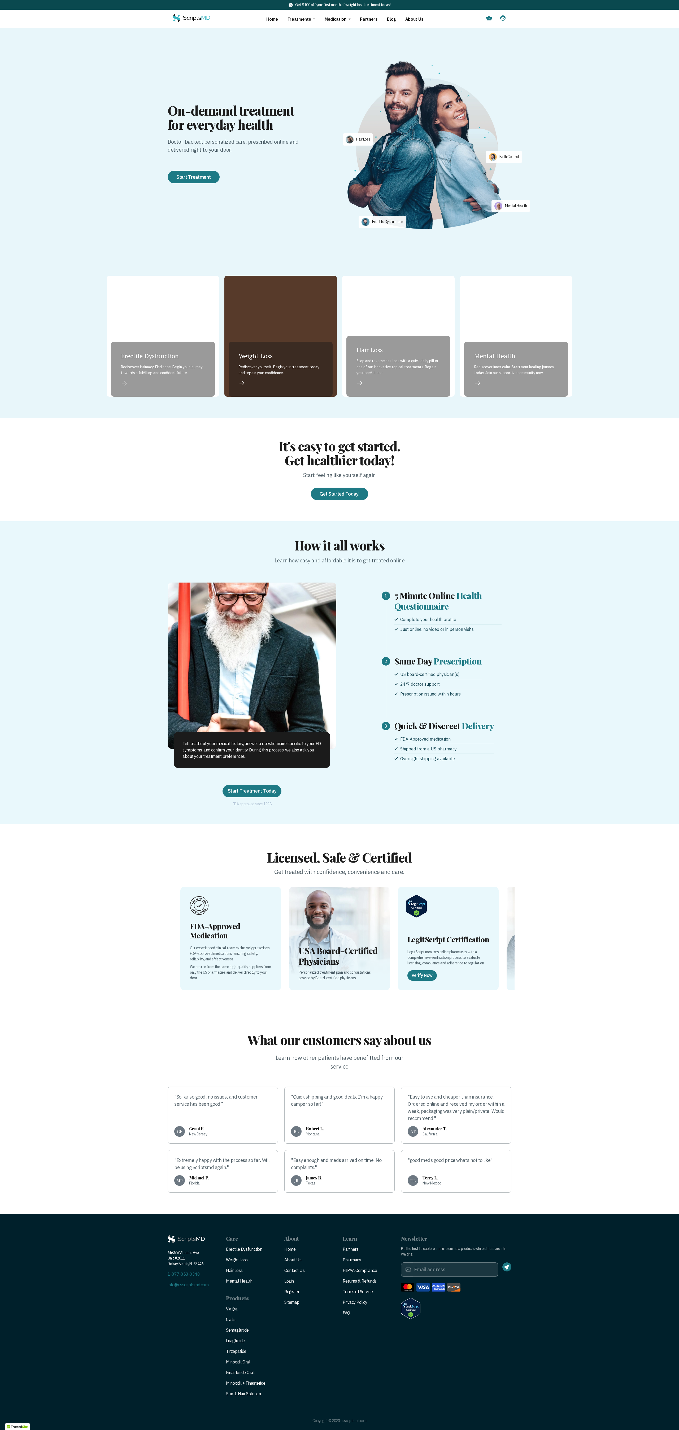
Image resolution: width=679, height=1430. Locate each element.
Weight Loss (237, 1259)
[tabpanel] (252, 666)
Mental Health (239, 1281)
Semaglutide (237, 1330)
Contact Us (294, 1270)
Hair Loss (234, 1270)
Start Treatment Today (252, 791)
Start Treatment (193, 177)
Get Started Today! (339, 494)
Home (272, 19)
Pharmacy (352, 1259)
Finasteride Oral (240, 1372)
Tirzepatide (236, 1351)
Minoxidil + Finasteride (245, 1383)
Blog (391, 19)
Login (289, 1281)
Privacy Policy (355, 1302)
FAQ (346, 1312)
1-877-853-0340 (184, 1274)
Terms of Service (358, 1291)
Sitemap (291, 1302)
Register (291, 1291)
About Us (414, 19)
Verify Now (422, 975)
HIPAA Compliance (360, 1270)
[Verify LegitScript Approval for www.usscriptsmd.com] (410, 1308)
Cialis (230, 1319)
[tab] (441, 611)
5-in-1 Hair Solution (243, 1393)
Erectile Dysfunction (244, 1249)
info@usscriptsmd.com (188, 1284)
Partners (369, 19)
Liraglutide (235, 1340)
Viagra (231, 1308)
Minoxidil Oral (238, 1362)
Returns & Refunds (360, 1281)
